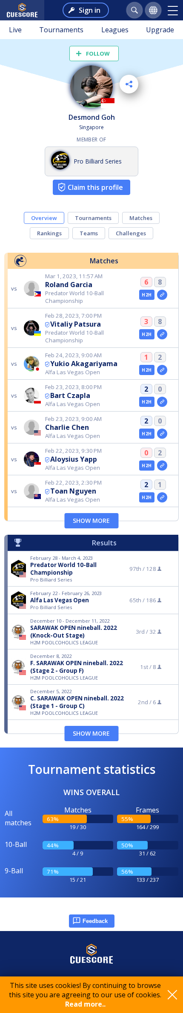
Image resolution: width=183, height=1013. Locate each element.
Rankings (49, 233)
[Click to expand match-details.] (162, 295)
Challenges (131, 233)
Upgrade (160, 29)
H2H (147, 295)
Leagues (115, 29)
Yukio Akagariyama (83, 363)
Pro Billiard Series (98, 161)
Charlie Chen (67, 427)
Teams (89, 233)
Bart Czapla (70, 395)
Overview (44, 218)
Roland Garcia (68, 284)
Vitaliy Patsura (75, 324)
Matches (140, 218)
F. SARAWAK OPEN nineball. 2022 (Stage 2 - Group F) (76, 666)
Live (15, 29)
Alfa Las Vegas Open (59, 600)
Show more (91, 520)
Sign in (89, 10)
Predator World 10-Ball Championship (63, 568)
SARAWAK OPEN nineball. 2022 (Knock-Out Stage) (73, 631)
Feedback (95, 921)
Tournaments (61, 29)
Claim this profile (95, 187)
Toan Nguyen (73, 491)
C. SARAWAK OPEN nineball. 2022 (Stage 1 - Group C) (77, 702)
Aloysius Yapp (73, 459)
